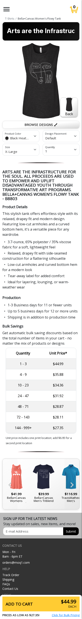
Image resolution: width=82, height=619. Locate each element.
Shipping (8, 579)
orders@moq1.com (16, 562)
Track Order (10, 575)
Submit (71, 531)
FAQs (6, 584)
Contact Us (10, 589)
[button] (6, 9)
